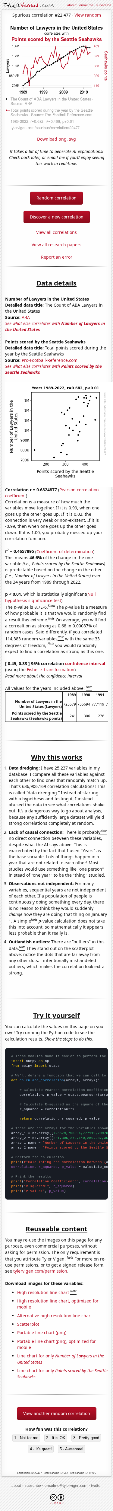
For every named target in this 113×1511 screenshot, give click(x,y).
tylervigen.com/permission (40, 1271)
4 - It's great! (41, 1449)
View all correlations (56, 232)
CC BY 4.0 (57, 1503)
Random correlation (56, 198)
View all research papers (56, 244)
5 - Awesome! (71, 1449)
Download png (52, 139)
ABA (26, 317)
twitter (96, 1485)
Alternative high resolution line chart (54, 1315)
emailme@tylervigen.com (66, 1485)
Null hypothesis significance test (50, 597)
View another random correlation (56, 1413)
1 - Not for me (26, 1438)
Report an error (56, 257)
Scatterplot (28, 1324)
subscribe (103, 5)
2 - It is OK (55, 1438)
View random (87, 15)
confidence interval (85, 663)
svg (72, 139)
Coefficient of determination (64, 551)
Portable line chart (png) (41, 1332)
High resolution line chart (43, 1292)
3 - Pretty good (86, 1438)
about (72, 5)
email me (86, 5)
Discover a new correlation (56, 217)
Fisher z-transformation (50, 669)
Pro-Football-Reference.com (49, 360)
